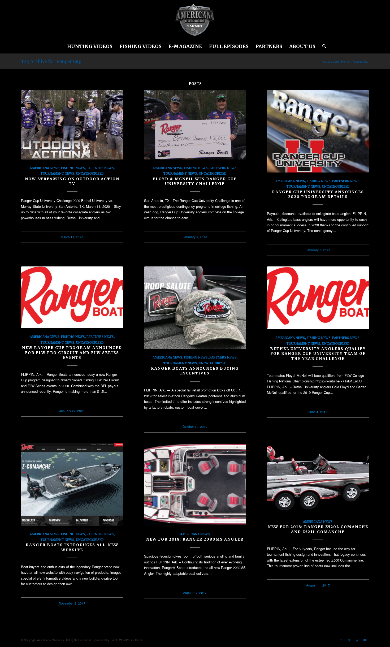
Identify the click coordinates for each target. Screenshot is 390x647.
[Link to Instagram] (357, 640)
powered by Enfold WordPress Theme (119, 640)
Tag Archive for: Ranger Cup (51, 61)
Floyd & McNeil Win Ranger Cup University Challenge (195, 181)
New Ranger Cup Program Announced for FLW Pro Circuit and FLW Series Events (72, 352)
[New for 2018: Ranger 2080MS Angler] (195, 484)
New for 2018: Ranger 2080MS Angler (195, 539)
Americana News (44, 168)
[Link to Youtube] (365, 640)
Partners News (100, 168)
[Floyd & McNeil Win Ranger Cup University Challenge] (195, 124)
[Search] (322, 46)
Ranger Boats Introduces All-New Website (72, 547)
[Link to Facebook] (341, 640)
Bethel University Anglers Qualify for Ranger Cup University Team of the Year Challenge (318, 353)
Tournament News (57, 173)
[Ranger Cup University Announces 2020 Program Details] (318, 131)
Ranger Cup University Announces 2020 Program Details (318, 194)
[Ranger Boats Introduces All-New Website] (72, 484)
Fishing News (73, 168)
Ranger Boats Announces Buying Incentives (195, 371)
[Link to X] (349, 640)
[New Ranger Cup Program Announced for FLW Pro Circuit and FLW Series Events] (72, 297)
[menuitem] (90, 46)
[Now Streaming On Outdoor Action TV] (72, 124)
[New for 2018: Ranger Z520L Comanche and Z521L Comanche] (318, 478)
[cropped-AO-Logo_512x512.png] (195, 20)
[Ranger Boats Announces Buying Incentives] (195, 307)
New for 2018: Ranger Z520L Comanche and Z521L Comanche (318, 529)
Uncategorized (90, 173)
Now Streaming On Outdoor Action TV (72, 181)
